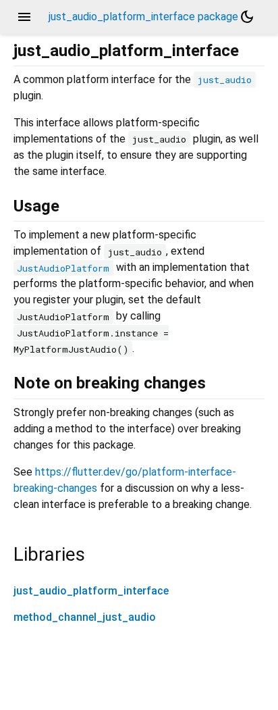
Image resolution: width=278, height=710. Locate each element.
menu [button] (24, 17)
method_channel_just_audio (84, 617)
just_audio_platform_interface (91, 590)
